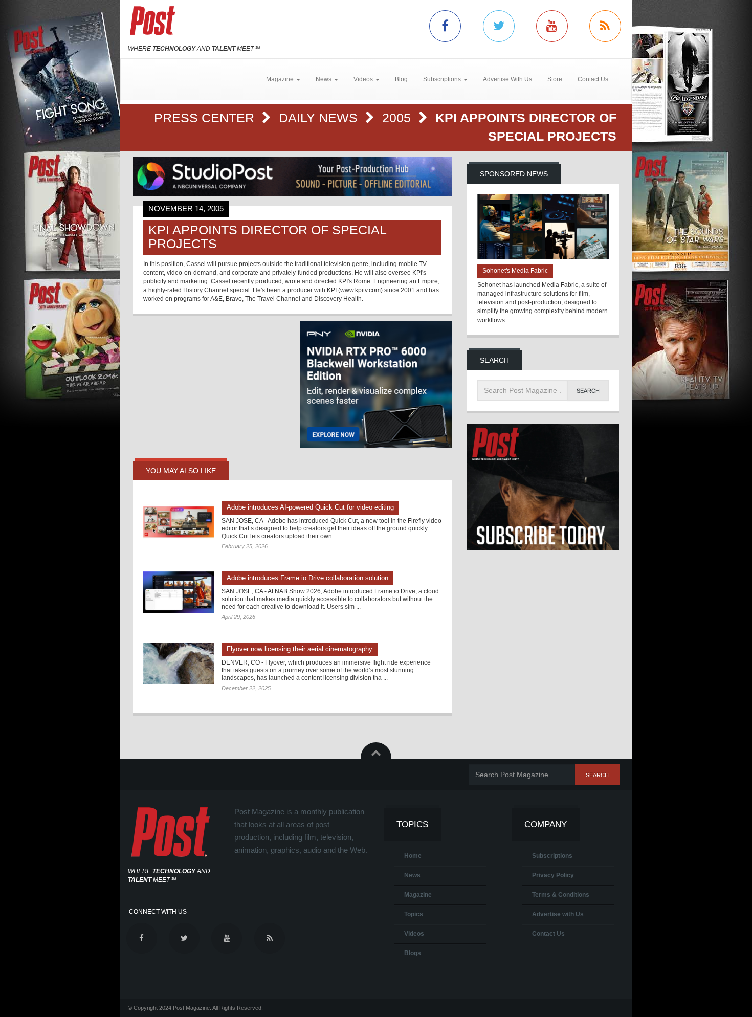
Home (413, 855)
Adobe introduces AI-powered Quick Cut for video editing (310, 507)
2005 (398, 117)
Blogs (412, 953)
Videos (414, 933)
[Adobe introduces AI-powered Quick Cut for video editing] (178, 522)
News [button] (324, 79)
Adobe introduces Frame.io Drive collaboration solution (307, 578)
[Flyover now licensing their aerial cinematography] (178, 663)
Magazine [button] (280, 79)
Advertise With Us (507, 79)
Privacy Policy (553, 875)
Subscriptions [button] (442, 79)
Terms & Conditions (560, 894)
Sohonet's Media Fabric (515, 270)
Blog (401, 79)
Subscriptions (552, 855)
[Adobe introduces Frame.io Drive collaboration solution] (178, 592)
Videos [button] (363, 79)
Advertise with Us (558, 914)
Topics (413, 914)
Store (554, 79)
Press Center (206, 117)
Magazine (418, 894)
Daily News (320, 117)
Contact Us (593, 79)
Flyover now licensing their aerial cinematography (299, 649)
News (412, 875)
